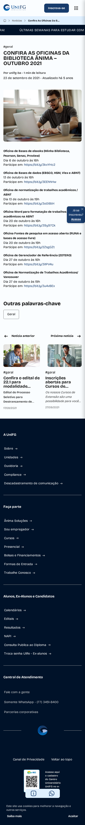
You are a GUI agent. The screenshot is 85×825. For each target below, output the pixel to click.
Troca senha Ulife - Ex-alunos (25, 653)
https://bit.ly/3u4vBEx (39, 286)
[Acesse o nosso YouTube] (57, 748)
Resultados (12, 627)
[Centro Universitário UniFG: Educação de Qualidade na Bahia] (22, 8)
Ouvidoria (11, 466)
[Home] (4, 20)
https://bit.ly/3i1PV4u (38, 264)
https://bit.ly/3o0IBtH (39, 203)
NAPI (7, 636)
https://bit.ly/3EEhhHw (40, 182)
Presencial (11, 547)
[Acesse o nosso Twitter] (50, 748)
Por (24, 73)
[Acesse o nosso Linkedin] (42, 748)
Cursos (9, 538)
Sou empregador (16, 529)
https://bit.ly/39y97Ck (40, 225)
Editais (9, 619)
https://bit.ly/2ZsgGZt (39, 247)
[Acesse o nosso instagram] (35, 748)
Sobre (8, 448)
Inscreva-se (56, 8)
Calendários (13, 610)
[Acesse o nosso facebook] (28, 748)
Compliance (13, 475)
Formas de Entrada (18, 564)
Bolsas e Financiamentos (22, 555)
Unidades (11, 457)
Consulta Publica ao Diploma (25, 645)
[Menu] (76, 8)
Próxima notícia (62, 336)
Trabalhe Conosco (17, 573)
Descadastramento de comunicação (31, 483)
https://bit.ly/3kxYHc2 (39, 165)
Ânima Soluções (16, 521)
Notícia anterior (23, 336)
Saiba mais (14, 816)
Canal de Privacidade (28, 759)
